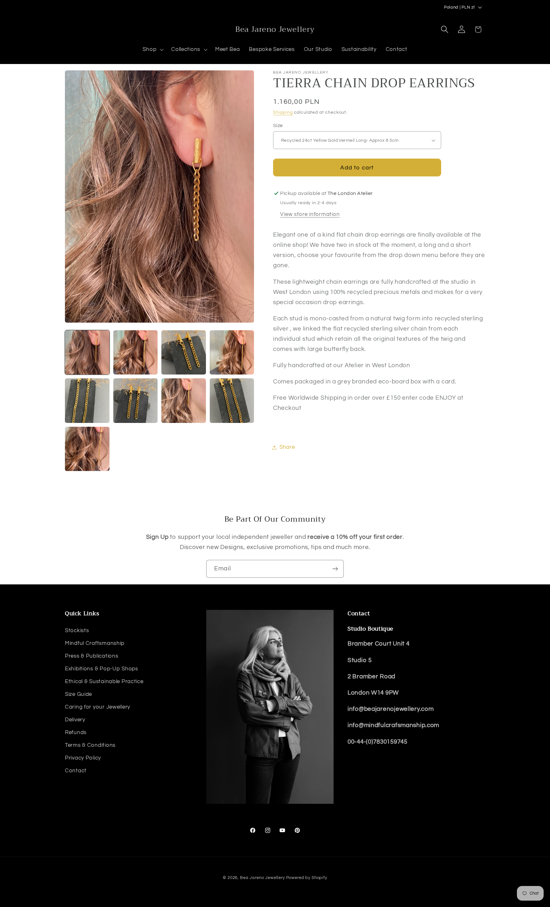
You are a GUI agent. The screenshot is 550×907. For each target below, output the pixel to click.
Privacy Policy (83, 758)
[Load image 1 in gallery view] (87, 352)
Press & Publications (91, 656)
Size (278, 125)
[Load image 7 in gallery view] (183, 400)
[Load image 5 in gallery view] (87, 400)
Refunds (76, 732)
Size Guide (78, 694)
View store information (310, 214)
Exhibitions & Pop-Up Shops (101, 668)
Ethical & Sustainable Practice (104, 681)
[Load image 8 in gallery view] (232, 400)
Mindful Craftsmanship (94, 643)
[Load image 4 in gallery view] (232, 352)
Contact (76, 770)
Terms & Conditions (90, 745)
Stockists (77, 630)
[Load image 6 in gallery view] (135, 400)
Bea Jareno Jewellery (262, 877)
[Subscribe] (335, 569)
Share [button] (287, 447)
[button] (152, 50)
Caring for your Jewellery (97, 707)
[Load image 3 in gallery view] (183, 352)
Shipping (283, 112)
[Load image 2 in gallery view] (135, 352)
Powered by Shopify (306, 877)
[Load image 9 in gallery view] (87, 449)
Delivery (75, 719)
